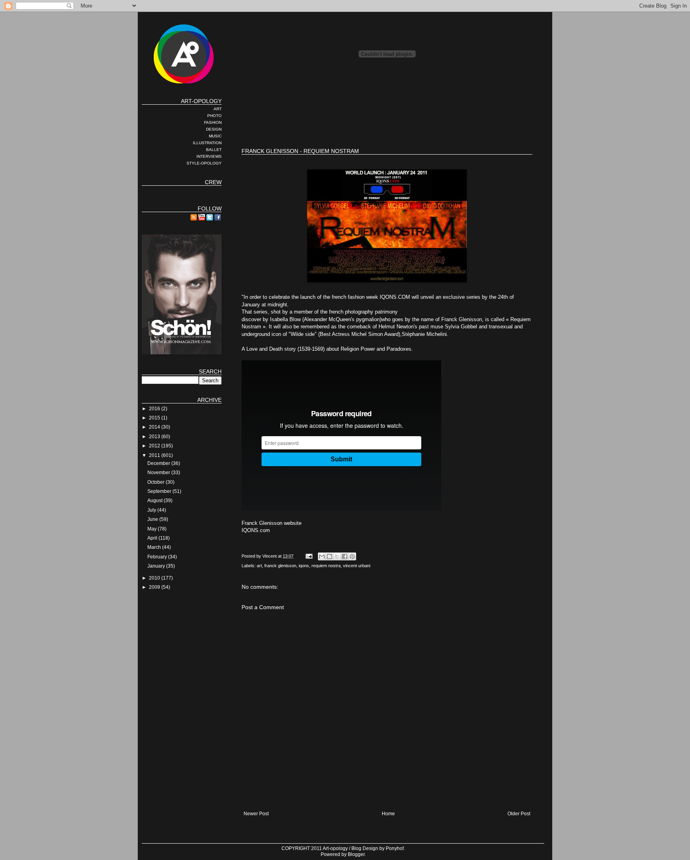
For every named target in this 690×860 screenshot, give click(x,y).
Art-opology (335, 848)
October (156, 482)
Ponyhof (395, 848)
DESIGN (214, 129)
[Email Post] (308, 556)
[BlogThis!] (329, 556)
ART (218, 109)
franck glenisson (280, 565)
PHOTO (214, 115)
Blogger (356, 854)
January (156, 566)
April (153, 538)
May (152, 529)
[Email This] (322, 556)
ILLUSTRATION (207, 143)
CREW (213, 182)
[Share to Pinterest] (352, 556)
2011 (155, 455)
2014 (155, 427)
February (157, 557)
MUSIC (215, 136)
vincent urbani (356, 565)
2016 (155, 408)
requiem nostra (326, 565)
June (153, 519)
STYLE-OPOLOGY (204, 163)
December (159, 463)
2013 (155, 436)
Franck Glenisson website (271, 523)
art (259, 565)
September (159, 491)
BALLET (214, 149)
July (152, 510)
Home (388, 813)
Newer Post (256, 813)
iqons (304, 565)
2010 (155, 578)
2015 (155, 418)
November (159, 472)
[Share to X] (337, 556)
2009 (155, 587)
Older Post (519, 813)
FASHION (213, 122)
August (155, 500)
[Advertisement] (387, 116)
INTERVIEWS (209, 156)
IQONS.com (256, 530)
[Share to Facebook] (345, 556)
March (154, 547)
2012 (155, 446)
